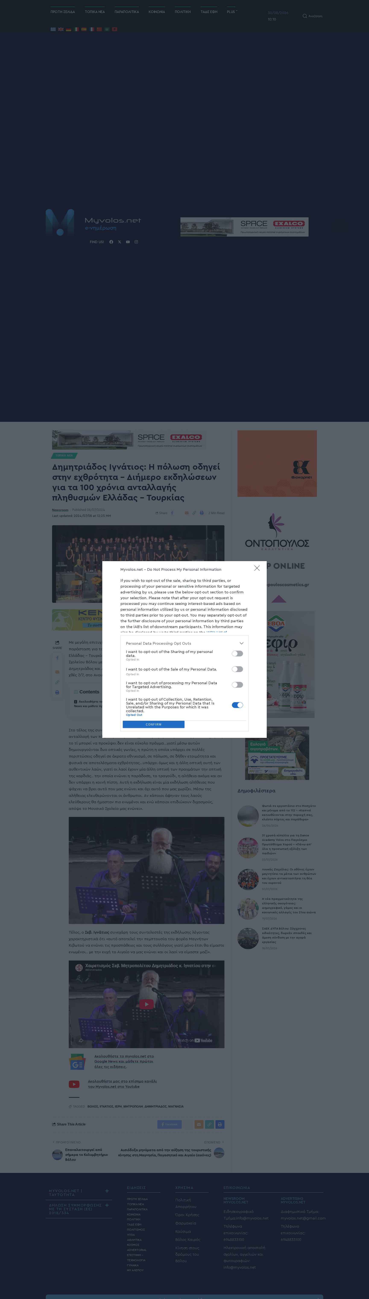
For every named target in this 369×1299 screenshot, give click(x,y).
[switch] (237, 653)
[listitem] (184, 643)
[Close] (258, 569)
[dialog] (184, 649)
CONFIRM (154, 724)
